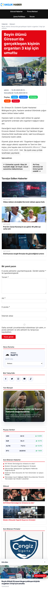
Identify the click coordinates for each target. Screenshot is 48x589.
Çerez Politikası (19, 16)
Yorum (5, 277)
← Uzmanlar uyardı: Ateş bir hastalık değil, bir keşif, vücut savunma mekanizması (15, 166)
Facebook (23, 97)
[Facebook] (5, 379)
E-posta (6, 307)
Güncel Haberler (16, 11)
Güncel (12, 24)
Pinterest (16, 101)
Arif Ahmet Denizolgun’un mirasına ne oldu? (20, 463)
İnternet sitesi (7, 316)
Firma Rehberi (32, 11)
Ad (3, 298)
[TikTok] (30, 379)
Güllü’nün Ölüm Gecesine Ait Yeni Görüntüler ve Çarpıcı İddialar (24, 473)
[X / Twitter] (12, 379)
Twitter (14, 97)
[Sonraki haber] (41, 394)
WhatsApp (33, 97)
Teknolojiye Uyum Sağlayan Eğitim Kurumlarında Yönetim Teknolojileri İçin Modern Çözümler (24, 478)
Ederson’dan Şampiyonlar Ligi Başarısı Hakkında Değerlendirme (21, 469)
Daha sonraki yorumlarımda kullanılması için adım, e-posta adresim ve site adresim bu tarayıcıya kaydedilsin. (24, 329)
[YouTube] (24, 379)
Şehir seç (9, 359)
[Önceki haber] (36, 394)
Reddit (7, 101)
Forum (32, 16)
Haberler (5, 24)
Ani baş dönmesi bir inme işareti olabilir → (38, 167)
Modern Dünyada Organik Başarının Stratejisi (20, 466)
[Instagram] (18, 379)
